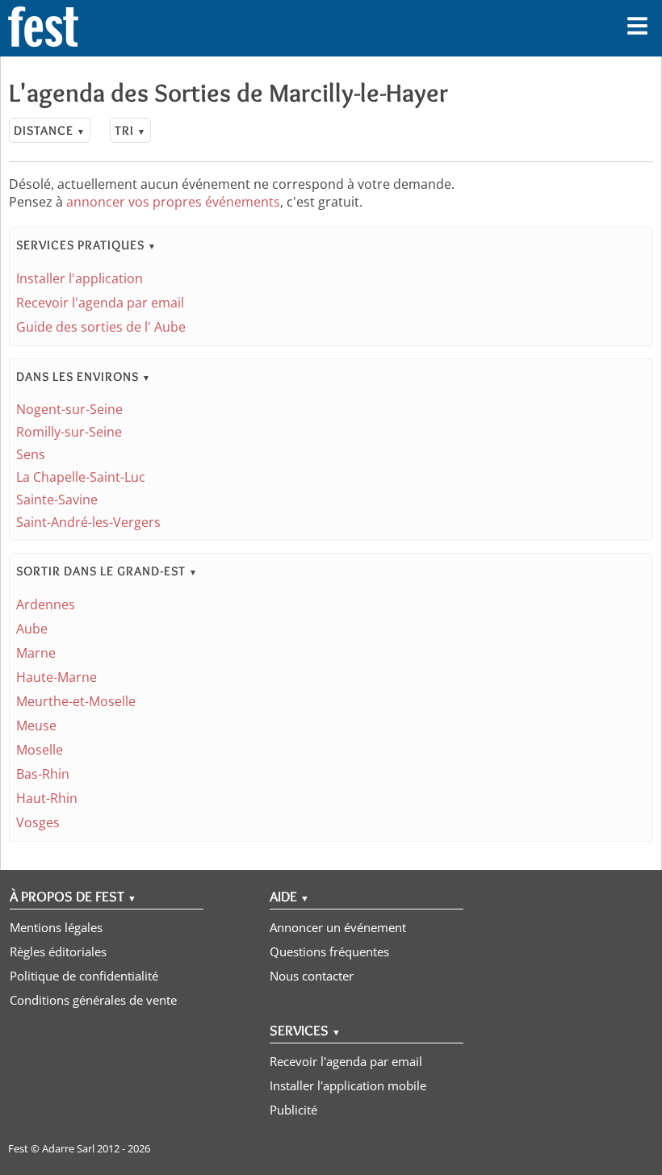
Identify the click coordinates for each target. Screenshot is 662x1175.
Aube (32, 629)
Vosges (38, 822)
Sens (30, 454)
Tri (130, 130)
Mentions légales (56, 927)
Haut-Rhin (47, 798)
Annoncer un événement (338, 927)
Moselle (39, 750)
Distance (50, 130)
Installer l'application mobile (348, 1085)
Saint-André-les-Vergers (88, 522)
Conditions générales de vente (93, 1000)
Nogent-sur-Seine (69, 409)
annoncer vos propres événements (173, 202)
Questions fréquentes (329, 951)
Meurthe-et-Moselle (76, 701)
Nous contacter (312, 976)
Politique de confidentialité (84, 976)
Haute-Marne (56, 677)
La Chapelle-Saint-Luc (80, 477)
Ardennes (45, 604)
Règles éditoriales (58, 951)
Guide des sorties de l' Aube (101, 327)
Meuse (36, 725)
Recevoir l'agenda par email (100, 303)
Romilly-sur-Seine (69, 432)
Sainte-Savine (57, 499)
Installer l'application (79, 278)
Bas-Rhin (42, 774)
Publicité (293, 1110)
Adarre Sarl (68, 1148)
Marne (36, 653)
